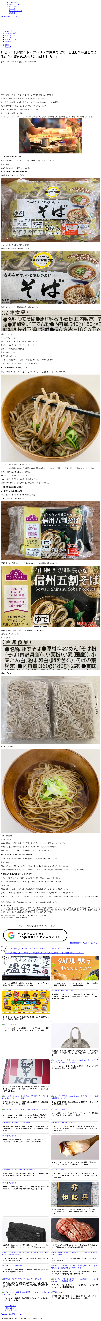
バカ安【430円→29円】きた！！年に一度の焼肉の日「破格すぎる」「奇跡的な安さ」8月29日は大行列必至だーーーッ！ (74, 1246)
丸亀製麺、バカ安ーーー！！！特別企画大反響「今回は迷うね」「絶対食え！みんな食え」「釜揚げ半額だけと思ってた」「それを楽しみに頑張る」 (75, 996)
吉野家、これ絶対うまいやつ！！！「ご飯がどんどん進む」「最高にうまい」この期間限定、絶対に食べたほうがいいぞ (26, 1188)
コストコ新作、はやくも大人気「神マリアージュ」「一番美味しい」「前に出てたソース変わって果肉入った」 (75, 1114)
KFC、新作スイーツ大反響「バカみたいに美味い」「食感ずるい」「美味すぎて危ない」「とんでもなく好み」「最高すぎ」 (25, 1116)
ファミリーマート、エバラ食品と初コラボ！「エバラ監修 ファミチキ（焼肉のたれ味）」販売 (26, 1018)
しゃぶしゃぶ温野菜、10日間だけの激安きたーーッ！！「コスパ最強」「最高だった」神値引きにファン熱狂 (26, 984)
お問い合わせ (9, 1308)
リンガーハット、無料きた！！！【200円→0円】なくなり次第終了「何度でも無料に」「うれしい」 (26, 1270)
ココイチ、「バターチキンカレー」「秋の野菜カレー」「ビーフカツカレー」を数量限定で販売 (75, 1286)
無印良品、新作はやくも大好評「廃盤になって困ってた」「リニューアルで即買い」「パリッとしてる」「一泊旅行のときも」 (26, 1246)
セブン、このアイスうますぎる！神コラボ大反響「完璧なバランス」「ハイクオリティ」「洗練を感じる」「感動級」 (75, 1163)
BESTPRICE (74, 943)
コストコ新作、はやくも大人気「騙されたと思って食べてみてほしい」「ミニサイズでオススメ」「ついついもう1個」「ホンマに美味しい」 (75, 1175)
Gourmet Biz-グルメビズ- (11, 1314)
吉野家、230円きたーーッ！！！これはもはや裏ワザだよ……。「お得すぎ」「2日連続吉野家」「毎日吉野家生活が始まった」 (25, 1141)
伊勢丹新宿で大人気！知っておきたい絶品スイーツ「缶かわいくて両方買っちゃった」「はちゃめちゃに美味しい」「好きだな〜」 (75, 1211)
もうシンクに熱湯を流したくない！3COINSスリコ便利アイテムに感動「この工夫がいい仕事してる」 (41, 949)
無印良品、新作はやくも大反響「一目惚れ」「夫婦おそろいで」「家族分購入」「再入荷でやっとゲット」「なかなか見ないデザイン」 (26, 1128)
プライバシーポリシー (13, 1310)
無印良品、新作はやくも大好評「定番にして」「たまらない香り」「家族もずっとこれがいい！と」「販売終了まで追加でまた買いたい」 (26, 1285)
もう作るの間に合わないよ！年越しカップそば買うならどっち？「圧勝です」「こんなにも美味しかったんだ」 (44, 953)
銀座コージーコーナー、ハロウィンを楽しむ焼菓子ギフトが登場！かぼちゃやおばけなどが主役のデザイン (74, 1273)
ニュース (12, 9)
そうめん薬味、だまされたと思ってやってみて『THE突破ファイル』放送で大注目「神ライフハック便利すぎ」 (26, 1174)
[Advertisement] (37, 23)
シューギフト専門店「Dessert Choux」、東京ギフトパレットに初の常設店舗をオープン (75, 1103)
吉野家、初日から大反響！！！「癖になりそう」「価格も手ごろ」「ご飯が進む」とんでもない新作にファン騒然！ (74, 1297)
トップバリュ (92, 943)
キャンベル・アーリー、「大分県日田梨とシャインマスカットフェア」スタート (75, 1259)
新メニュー (13, 7)
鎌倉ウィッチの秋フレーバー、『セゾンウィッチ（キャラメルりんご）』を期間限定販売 (26, 1259)
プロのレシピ (13, 2)
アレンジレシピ (14, 4)
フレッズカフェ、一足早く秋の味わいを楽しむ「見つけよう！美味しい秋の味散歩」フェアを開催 (75, 1067)
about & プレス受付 (15, 11)
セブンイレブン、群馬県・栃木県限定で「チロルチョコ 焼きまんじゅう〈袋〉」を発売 (26, 1299)
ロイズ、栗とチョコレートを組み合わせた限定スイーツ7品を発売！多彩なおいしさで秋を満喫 (25, 1103)
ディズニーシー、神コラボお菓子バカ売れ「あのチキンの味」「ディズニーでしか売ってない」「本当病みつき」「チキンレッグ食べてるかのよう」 (75, 1128)
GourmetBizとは (10, 1306)
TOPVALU (83, 943)
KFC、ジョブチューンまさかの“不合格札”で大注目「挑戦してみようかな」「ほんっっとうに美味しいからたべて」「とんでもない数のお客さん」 (26, 1089)
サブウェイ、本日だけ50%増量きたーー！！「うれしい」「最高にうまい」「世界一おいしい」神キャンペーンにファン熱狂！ (26, 1029)
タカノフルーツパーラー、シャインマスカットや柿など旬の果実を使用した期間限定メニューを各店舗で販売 (75, 984)
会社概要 (12, 13)
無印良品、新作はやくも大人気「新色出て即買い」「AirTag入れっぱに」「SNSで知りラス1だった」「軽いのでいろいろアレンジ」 (75, 1053)
